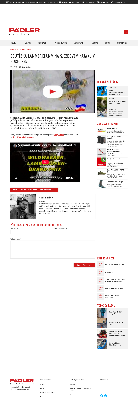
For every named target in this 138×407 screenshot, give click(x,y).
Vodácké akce (42, 43)
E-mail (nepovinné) (60, 228)
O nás (42, 384)
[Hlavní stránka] (24, 31)
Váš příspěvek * (15, 239)
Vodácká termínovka (47, 393)
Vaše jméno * (14, 228)
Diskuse (107, 43)
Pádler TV (28, 43)
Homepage (14, 49)
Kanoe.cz (73, 395)
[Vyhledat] (126, 32)
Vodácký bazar (106, 305)
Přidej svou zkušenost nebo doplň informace (33, 190)
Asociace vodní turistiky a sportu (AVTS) (81, 389)
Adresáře (95, 43)
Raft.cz (72, 384)
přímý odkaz (58, 135)
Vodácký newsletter (77, 380)
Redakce (43, 388)
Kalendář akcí (105, 258)
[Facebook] (101, 396)
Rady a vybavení (79, 43)
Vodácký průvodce (61, 43)
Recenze (43, 397)
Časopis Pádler (122, 43)
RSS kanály (104, 380)
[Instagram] (105, 396)
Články (13, 43)
